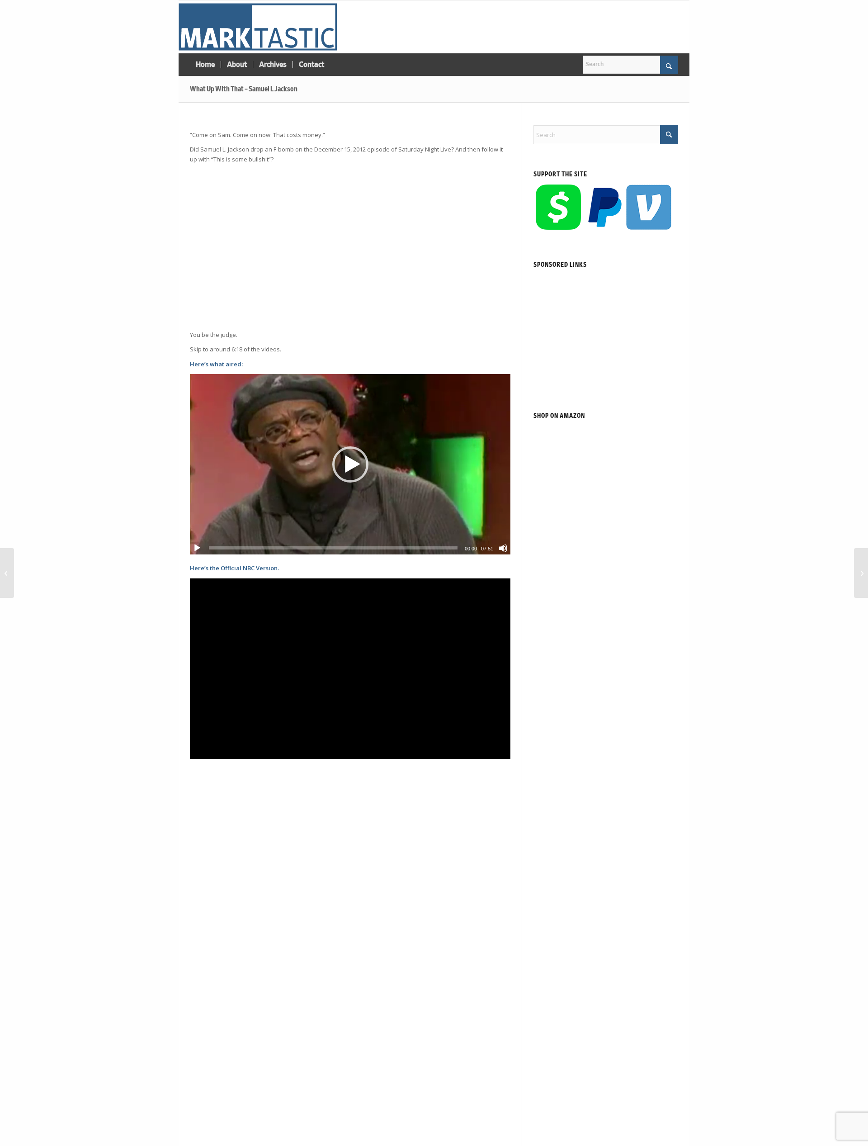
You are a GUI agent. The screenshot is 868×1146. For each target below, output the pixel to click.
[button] (350, 464)
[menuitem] (205, 64)
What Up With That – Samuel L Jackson (243, 89)
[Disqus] (342, 1008)
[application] (350, 464)
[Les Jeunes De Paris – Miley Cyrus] (861, 573)
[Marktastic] (258, 26)
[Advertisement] (350, 252)
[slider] (333, 547)
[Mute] (503, 548)
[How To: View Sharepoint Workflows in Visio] (7, 573)
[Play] (197, 548)
